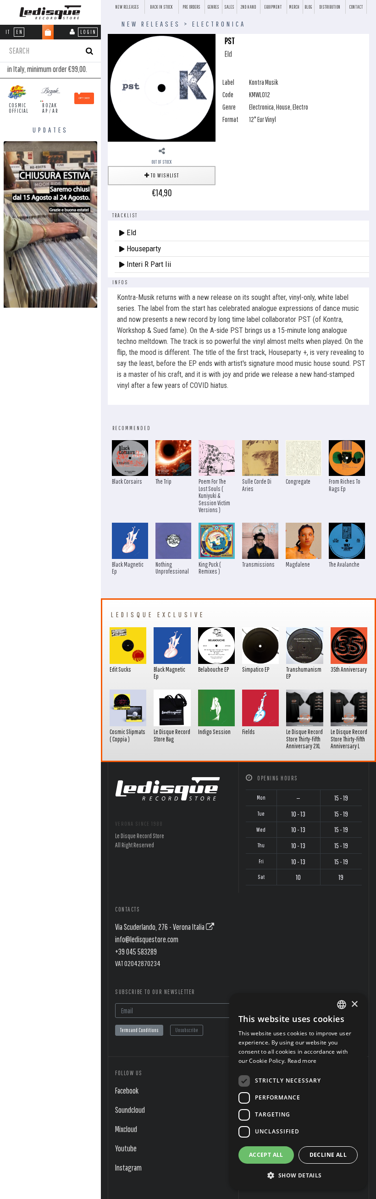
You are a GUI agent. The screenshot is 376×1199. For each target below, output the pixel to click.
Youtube (126, 1148)
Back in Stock (161, 7)
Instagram (128, 1167)
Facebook (126, 1090)
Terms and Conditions (139, 1030)
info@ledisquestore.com (146, 939)
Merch (294, 7)
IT (8, 32)
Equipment (273, 7)
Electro (300, 107)
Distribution (330, 7)
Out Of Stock (162, 162)
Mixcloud (126, 1129)
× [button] (354, 1004)
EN (19, 32)
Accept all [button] (266, 1155)
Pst (230, 40)
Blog (308, 7)
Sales (229, 7)
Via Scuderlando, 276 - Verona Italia (160, 927)
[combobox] (341, 1004)
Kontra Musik (263, 82)
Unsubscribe (186, 1030)
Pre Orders (191, 7)
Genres (213, 7)
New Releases (127, 7)
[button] (298, 1175)
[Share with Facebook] (162, 151)
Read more (302, 1061)
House (283, 107)
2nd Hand (248, 7)
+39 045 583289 (136, 951)
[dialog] (298, 1091)
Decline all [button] (328, 1155)
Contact (356, 7)
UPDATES (50, 130)
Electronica (219, 24)
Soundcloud (130, 1110)
